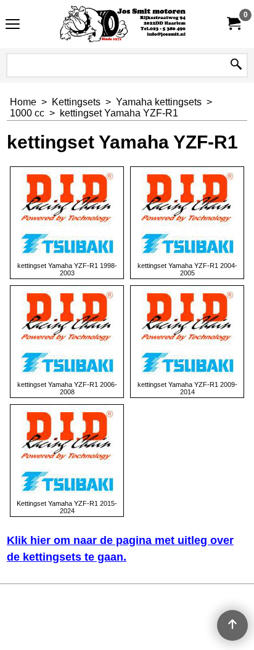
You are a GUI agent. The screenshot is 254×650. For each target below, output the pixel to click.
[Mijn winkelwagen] (233, 23)
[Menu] (13, 25)
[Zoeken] (236, 65)
